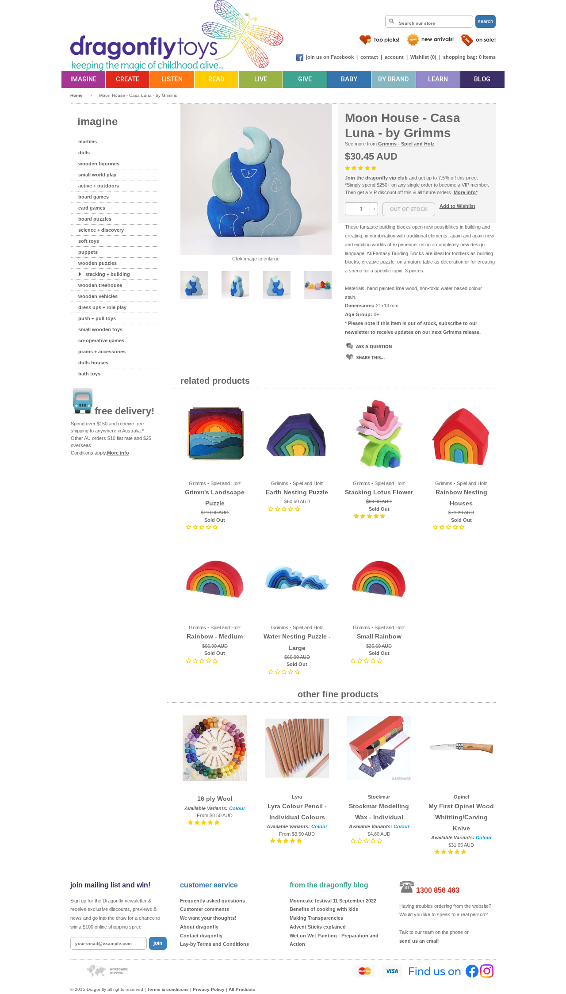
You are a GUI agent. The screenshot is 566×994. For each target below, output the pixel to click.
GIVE (305, 79)
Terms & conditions (168, 989)
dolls (84, 152)
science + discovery (101, 230)
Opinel (461, 796)
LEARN (438, 79)
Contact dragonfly (201, 935)
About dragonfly (199, 926)
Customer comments (204, 909)
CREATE (127, 79)
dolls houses (93, 362)
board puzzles (94, 219)
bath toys (89, 373)
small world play (97, 174)
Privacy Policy (209, 989)
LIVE (260, 79)
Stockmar (379, 796)
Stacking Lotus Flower (379, 492)
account (394, 57)
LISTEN (172, 79)
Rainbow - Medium (215, 636)
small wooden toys (100, 329)
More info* (466, 192)
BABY (349, 79)
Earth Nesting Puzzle (297, 492)
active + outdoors (98, 185)
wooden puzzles (97, 263)
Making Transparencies (316, 918)
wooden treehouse (100, 285)
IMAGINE (83, 79)
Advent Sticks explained (318, 926)
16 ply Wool (215, 798)
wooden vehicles (98, 296)
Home (76, 95)
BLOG (482, 79)
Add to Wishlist (457, 206)
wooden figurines (98, 163)
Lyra (297, 796)
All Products (242, 989)
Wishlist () (423, 57)
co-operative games (101, 340)
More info (118, 452)
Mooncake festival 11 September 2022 (333, 900)
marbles (87, 141)
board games (93, 196)
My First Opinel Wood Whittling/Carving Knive (461, 817)
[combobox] (429, 21)
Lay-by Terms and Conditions (214, 944)
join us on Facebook (330, 57)
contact (369, 57)
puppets (88, 252)
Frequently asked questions (212, 900)
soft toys (88, 241)
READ (216, 79)
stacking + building (107, 274)
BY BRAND (393, 79)
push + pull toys (97, 318)
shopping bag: (460, 57)
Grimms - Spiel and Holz (406, 143)
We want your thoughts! (208, 918)
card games (91, 207)
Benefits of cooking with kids (324, 909)
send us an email (419, 941)
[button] (361, 168)
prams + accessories (102, 351)
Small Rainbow (379, 636)
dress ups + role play (102, 307)
